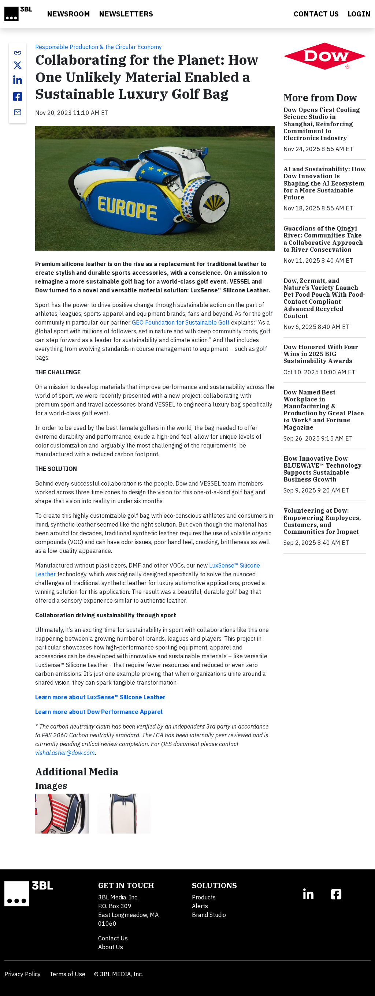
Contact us (316, 14)
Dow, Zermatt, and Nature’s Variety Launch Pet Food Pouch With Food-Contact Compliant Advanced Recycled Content (324, 298)
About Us (110, 947)
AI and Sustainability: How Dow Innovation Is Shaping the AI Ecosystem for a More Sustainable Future (324, 183)
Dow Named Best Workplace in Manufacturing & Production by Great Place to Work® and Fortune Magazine (323, 410)
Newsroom (68, 14)
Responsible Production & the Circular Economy (98, 46)
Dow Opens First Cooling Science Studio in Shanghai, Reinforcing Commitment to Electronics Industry (321, 124)
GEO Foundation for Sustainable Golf (181, 322)
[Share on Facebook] (17, 96)
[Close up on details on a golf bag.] (62, 814)
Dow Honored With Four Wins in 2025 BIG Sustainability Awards (320, 353)
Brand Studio (209, 914)
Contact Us (113, 938)
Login (359, 14)
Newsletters (126, 14)
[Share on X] (17, 65)
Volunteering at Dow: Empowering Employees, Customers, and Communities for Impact (322, 521)
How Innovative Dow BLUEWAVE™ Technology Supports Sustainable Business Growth (322, 469)
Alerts (200, 906)
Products (204, 897)
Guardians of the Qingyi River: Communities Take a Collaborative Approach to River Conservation (323, 239)
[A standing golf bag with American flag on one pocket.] (124, 814)
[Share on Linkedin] (17, 80)
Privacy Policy (22, 974)
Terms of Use (67, 974)
